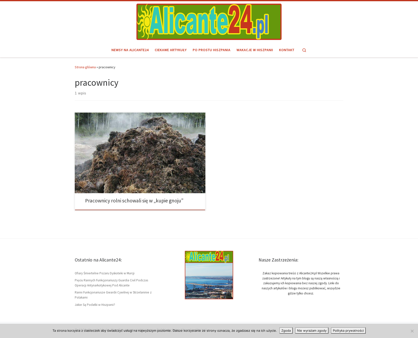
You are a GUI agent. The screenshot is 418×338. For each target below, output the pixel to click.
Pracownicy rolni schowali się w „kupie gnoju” (134, 200)
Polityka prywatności (348, 330)
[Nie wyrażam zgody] (412, 331)
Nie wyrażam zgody (312, 330)
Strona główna (85, 67)
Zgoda (286, 330)
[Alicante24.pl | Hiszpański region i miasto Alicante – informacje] (209, 21)
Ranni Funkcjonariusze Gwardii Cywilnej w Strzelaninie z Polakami (113, 295)
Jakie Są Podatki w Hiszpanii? (95, 305)
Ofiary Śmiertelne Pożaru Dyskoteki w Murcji (104, 273)
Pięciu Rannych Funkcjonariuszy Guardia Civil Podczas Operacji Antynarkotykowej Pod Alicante (111, 282)
